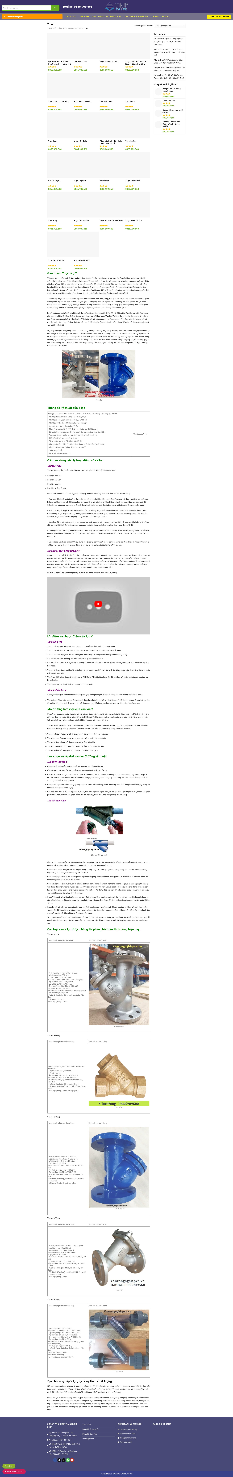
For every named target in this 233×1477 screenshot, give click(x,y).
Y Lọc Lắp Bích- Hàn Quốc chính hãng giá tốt (111, 142)
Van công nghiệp (74, 28)
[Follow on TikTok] (59, 1460)
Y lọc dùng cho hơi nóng (58, 101)
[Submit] (55, 8)
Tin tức (155, 17)
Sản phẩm (84, 17)
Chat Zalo (9, 1466)
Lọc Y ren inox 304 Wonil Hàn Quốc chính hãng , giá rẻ (59, 63)
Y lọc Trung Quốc (81, 220)
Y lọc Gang (53, 141)
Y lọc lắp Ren (131, 141)
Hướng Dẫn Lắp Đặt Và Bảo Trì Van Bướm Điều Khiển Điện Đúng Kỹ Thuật (169, 76)
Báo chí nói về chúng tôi (136, 17)
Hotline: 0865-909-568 (14, 1471)
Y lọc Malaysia (54, 181)
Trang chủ (71, 17)
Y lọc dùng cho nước (83, 101)
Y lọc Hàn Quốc (80, 141)
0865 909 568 (83, 6)
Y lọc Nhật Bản (80, 181)
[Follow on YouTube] (72, 1460)
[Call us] (68, 1460)
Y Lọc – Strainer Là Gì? (109, 62)
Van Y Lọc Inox (80, 62)
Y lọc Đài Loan (106, 101)
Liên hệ (165, 17)
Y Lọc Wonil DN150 (56, 260)
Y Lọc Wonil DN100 (133, 220)
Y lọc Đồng (130, 101)
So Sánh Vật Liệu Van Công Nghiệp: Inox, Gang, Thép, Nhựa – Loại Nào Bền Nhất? (168, 42)
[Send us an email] (64, 1460)
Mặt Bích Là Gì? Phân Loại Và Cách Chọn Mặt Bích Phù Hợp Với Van (168, 61)
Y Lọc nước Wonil (132, 181)
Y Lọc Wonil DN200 (82, 260)
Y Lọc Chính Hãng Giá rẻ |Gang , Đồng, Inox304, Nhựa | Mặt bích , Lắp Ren (136, 63)
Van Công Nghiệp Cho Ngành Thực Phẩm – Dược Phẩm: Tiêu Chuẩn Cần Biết (169, 52)
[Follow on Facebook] (55, 1460)
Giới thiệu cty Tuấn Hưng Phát (106, 17)
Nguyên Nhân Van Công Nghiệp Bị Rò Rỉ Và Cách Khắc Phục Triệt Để (169, 69)
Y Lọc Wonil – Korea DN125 (111, 220)
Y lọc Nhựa (104, 181)
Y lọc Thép (52, 220)
